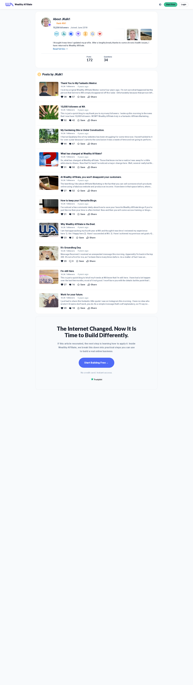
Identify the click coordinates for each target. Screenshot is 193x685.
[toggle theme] (160, 4)
